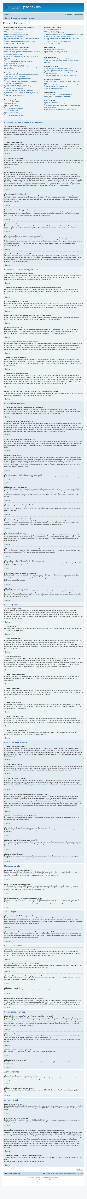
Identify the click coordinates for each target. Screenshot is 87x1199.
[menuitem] (6, 14)
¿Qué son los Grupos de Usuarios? (54, 32)
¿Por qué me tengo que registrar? (13, 29)
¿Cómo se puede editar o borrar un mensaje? (16, 76)
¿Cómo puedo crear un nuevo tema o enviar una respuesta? (21, 74)
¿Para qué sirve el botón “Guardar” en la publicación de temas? (21, 92)
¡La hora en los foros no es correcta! (14, 54)
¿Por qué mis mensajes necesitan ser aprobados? (18, 94)
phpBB (63, 333)
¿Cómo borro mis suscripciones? (53, 88)
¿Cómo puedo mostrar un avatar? (13, 63)
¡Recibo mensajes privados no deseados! (55, 51)
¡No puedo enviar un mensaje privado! (54, 49)
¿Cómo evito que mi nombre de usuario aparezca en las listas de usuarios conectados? (22, 51)
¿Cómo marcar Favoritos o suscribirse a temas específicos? (61, 85)
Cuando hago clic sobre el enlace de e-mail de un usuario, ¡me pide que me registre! (22, 67)
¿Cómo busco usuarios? (51, 73)
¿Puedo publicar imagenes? (12, 107)
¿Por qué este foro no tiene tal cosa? (54, 104)
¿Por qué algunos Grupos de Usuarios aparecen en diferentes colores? (61, 38)
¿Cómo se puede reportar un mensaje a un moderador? (19, 90)
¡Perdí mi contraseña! (10, 39)
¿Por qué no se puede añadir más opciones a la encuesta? (20, 81)
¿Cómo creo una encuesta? (12, 80)
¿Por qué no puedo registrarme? (13, 32)
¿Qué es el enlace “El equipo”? (52, 43)
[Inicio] (13, 7)
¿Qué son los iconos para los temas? (14, 115)
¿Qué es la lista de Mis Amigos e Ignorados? (56, 58)
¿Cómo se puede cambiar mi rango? (14, 65)
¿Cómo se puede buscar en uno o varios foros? (57, 68)
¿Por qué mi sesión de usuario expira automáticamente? (19, 41)
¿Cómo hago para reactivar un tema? (14, 95)
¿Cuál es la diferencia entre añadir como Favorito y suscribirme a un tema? (63, 82)
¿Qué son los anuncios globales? (13, 108)
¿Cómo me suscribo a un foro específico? (55, 86)
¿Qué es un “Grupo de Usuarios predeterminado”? (58, 41)
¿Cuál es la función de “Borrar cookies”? (15, 43)
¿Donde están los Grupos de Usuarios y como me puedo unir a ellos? (63, 34)
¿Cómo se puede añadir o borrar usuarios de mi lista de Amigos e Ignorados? (62, 61)
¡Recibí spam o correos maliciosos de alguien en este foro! (60, 52)
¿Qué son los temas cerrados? (13, 114)
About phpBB (71, 1108)
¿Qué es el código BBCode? (12, 101)
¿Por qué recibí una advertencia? (13, 88)
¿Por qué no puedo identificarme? (13, 36)
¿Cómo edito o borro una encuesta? (14, 83)
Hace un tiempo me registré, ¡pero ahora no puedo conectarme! (21, 38)
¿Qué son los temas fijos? (11, 112)
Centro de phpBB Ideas (15, 1122)
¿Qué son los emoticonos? (11, 105)
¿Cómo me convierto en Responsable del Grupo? (58, 36)
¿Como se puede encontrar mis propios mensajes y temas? (60, 75)
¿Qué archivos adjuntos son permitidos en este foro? (59, 94)
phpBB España (50, 1179)
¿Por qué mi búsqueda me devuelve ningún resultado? (59, 70)
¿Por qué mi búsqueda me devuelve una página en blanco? (60, 72)
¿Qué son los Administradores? (53, 29)
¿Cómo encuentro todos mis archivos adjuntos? (57, 96)
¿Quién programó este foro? (52, 102)
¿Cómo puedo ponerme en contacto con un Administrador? (60, 109)
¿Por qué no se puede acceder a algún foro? (16, 85)
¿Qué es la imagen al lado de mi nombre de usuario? (18, 61)
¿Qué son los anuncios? (11, 110)
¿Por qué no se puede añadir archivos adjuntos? (17, 87)
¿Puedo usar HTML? (10, 103)
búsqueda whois (74, 1134)
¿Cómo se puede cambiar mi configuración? (16, 49)
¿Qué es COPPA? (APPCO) (12, 31)
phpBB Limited (77, 1106)
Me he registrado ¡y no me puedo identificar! (16, 34)
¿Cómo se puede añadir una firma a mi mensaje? (17, 78)
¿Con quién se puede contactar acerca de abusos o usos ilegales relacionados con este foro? (62, 106)
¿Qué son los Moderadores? (52, 31)
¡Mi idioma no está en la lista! (12, 60)
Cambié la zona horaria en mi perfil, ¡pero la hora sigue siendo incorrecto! (21, 57)
